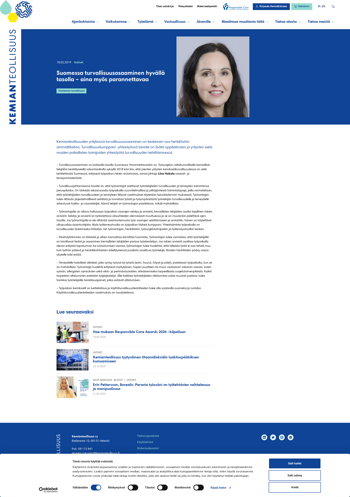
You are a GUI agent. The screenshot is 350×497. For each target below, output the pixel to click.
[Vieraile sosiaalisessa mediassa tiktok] (290, 437)
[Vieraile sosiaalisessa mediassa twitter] (273, 437)
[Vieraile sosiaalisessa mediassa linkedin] (264, 437)
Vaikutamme (116, 22)
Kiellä (294, 487)
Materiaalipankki (207, 6)
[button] (333, 6)
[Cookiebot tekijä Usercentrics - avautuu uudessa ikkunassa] (48, 490)
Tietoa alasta (286, 22)
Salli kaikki (295, 463)
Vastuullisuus (175, 22)
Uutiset (78, 62)
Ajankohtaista (83, 22)
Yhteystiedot (185, 6)
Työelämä (145, 22)
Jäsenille (204, 22)
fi (319, 6)
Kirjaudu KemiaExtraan (273, 6)
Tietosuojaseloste (148, 436)
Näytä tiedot (218, 487)
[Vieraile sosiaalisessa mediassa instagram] (282, 437)
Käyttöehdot (145, 442)
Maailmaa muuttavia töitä (243, 22)
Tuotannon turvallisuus (71, 91)
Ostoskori (303, 6)
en (323, 6)
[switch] (133, 487)
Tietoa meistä (319, 22)
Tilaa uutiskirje (165, 6)
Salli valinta (294, 475)
